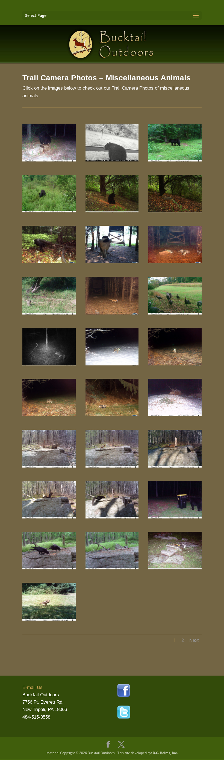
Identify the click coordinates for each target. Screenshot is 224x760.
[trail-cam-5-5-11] (49, 466)
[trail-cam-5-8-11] (175, 466)
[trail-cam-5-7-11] (112, 466)
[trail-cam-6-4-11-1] (112, 567)
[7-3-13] (49, 210)
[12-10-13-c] (49, 414)
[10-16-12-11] (175, 313)
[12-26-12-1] (175, 414)
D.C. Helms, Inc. (165, 752)
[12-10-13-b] (175, 364)
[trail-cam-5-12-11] (175, 517)
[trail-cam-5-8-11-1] (49, 517)
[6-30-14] (175, 160)
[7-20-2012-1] (49, 261)
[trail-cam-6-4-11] (49, 567)
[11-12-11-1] (49, 364)
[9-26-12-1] (112, 313)
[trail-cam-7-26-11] (49, 619)
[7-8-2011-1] (112, 210)
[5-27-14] (112, 160)
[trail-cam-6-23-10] (175, 567)
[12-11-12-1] (112, 414)
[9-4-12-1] (175, 261)
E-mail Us (32, 687)
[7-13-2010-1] (175, 210)
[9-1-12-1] (112, 261)
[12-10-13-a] (112, 364)
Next (194, 640)
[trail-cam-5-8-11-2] (112, 517)
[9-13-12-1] (49, 313)
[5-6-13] (49, 160)
